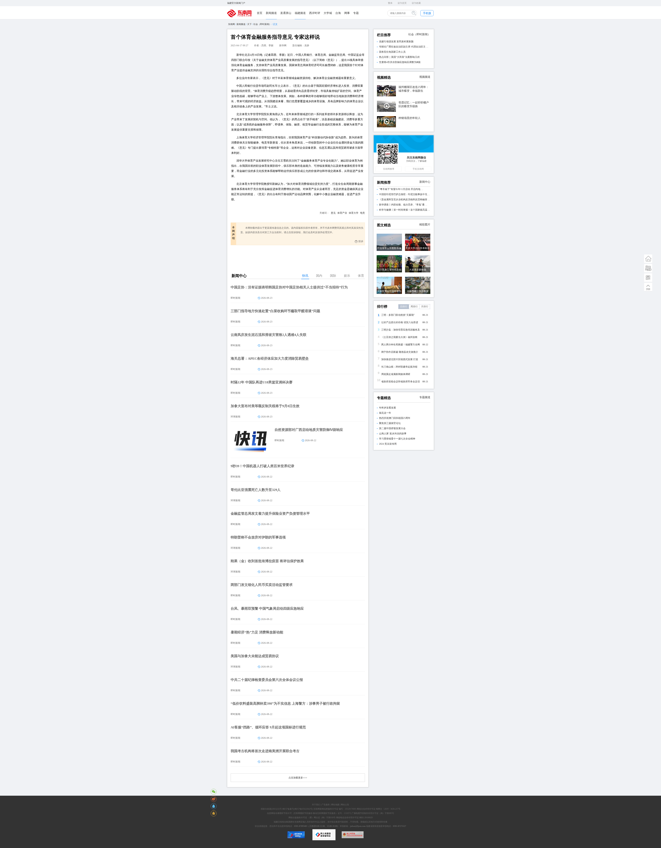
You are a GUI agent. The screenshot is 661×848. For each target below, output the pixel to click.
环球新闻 (235, 416)
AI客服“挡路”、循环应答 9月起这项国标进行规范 (268, 727)
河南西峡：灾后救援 (417, 291)
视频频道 (424, 76)
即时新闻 (235, 298)
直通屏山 (285, 13)
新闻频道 (271, 13)
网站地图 (335, 804)
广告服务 (326, 804)
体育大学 (353, 213)
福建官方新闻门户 (236, 3)
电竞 (362, 213)
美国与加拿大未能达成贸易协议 (255, 656)
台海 (338, 13)
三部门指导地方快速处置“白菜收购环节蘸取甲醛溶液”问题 (275, 311)
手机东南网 (418, 169)
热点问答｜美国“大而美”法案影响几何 (399, 57)
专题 (356, 13)
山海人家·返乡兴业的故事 (392, 433)
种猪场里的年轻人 (409, 117)
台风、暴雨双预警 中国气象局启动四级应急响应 (267, 608)
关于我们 (316, 804)
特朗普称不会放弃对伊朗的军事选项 (258, 537)
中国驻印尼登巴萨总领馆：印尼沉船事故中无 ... (404, 194)
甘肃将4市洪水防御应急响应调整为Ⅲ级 (400, 62)
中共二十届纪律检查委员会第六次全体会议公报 (267, 680)
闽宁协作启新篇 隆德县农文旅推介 (399, 352)
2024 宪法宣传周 (388, 444)
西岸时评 (314, 13)
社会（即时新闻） (262, 24)
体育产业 (342, 213)
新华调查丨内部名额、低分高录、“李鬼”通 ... (403, 204)
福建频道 (300, 13)
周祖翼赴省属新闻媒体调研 (395, 374)
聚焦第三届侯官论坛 (390, 423)
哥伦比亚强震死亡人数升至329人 (256, 490)
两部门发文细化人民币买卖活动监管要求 (262, 585)
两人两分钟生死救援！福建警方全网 (400, 344)
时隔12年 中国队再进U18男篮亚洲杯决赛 (261, 382)
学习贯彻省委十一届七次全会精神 (397, 438)
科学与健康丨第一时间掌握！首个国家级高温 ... (404, 210)
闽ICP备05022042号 (303, 809)
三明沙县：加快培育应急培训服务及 (400, 329)
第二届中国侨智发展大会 (392, 428)
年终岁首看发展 (387, 407)
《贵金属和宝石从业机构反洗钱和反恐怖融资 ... (404, 199)
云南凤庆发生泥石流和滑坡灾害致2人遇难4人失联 (268, 335)
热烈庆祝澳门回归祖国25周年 (394, 418)
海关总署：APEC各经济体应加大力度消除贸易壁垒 (270, 358)
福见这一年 (385, 413)
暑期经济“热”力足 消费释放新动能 (257, 632)
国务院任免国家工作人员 (392, 52)
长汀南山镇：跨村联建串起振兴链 (399, 366)
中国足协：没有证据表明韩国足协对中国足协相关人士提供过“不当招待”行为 (289, 287)
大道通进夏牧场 (417, 269)
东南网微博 (388, 169)
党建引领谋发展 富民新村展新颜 (396, 41)
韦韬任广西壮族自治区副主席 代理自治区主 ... (403, 46)
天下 (249, 24)
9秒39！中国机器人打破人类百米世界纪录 (262, 466)
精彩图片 (424, 224)
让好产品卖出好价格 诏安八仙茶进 (399, 322)
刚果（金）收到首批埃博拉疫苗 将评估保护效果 (267, 561)
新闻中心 (424, 181)
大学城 (328, 13)
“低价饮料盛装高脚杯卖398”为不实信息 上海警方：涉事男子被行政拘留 (285, 703)
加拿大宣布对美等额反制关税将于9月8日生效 (265, 406)
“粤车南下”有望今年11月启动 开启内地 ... (401, 189)
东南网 (231, 24)
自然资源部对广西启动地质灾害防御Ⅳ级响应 (309, 430)
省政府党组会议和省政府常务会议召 (400, 381)
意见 (333, 213)
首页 (259, 13)
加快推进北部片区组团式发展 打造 (399, 359)
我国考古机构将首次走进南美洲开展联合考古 (265, 751)
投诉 (360, 241)
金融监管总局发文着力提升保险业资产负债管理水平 (270, 513)
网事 (347, 13)
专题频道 (424, 397)
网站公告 (345, 804)
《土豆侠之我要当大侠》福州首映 (399, 337)
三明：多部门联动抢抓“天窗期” (398, 315)
